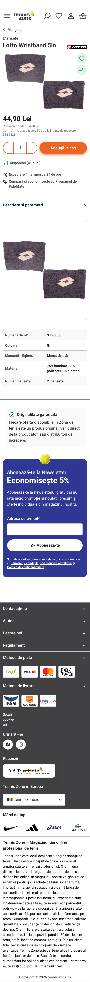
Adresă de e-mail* (23, 518)
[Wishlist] (59, 16)
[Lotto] (77, 46)
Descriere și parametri (23, 205)
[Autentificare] (71, 16)
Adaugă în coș (63, 148)
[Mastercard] (48, 672)
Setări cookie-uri (8, 719)
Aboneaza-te (48, 545)
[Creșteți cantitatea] (32, 148)
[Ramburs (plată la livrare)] (66, 672)
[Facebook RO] (8, 744)
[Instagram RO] (21, 744)
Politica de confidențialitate (25, 567)
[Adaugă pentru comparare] (82, 70)
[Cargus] (30, 701)
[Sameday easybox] (48, 701)
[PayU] (11, 672)
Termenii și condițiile (24, 563)
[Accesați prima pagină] (24, 16)
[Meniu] (7, 16)
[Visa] (30, 672)
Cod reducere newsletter (56, 563)
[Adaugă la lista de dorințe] (82, 58)
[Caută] (47, 16)
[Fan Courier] (11, 701)
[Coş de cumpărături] (83, 16)
